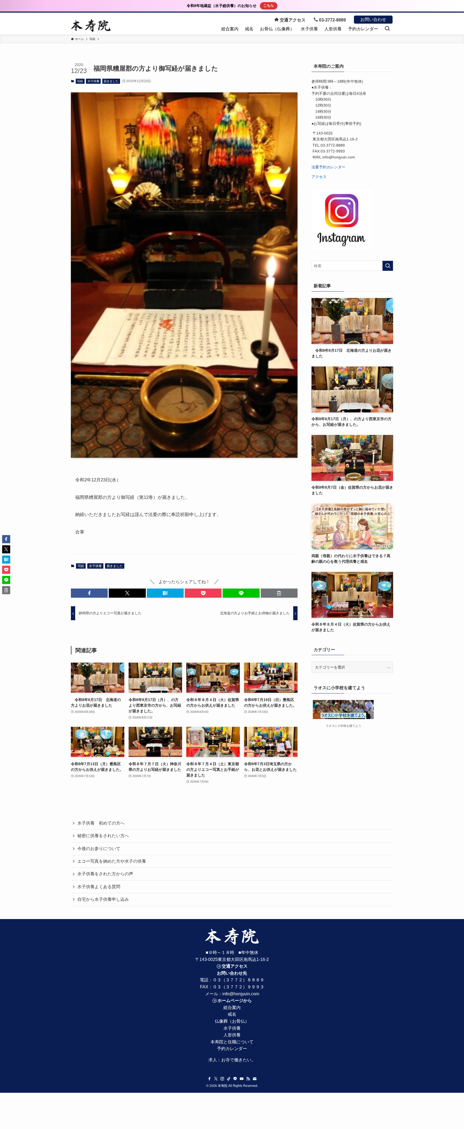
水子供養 (93, 81)
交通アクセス (292, 20)
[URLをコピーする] (279, 593)
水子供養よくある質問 (98, 886)
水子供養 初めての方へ (101, 823)
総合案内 (232, 1007)
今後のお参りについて (98, 848)
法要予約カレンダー (328, 167)
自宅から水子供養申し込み (103, 899)
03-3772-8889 (332, 20)
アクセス (319, 177)
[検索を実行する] (387, 266)
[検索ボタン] (387, 29)
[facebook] (209, 1078)
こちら (268, 5)
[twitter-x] (215, 1078)
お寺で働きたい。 (238, 1060)
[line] (235, 1078)
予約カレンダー (232, 1048)
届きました (111, 81)
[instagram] (222, 1078)
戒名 (232, 1014)
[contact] (254, 1078)
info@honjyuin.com (240, 994)
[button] (89, 593)
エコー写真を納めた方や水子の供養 (111, 861)
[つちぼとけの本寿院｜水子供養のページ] (91, 25)
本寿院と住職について (232, 1042)
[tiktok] (228, 1078)
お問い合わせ (373, 19)
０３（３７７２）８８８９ (238, 980)
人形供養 (232, 1035)
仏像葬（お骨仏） (232, 1021)
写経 (80, 81)
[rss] (248, 1078)
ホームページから (235, 1000)
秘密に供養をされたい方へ (103, 835)
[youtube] (241, 1078)
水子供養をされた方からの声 (105, 874)
